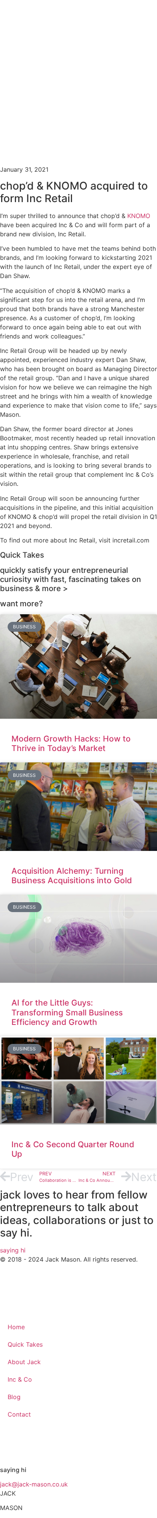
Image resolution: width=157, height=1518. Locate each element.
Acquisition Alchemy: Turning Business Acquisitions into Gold (71, 875)
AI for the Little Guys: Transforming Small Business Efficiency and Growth (67, 1012)
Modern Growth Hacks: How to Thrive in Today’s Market (71, 743)
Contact (19, 1414)
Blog (14, 1397)
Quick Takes (25, 1344)
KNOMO (138, 216)
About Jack (24, 1362)
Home (16, 1327)
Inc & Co (20, 1379)
